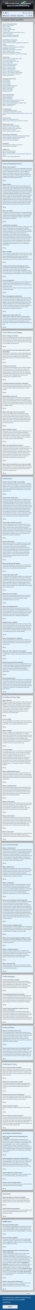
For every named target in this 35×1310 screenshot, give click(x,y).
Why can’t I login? (6, 30)
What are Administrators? (8, 95)
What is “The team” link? (8, 105)
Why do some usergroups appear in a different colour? (14, 102)
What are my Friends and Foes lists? (11, 119)
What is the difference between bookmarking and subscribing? (16, 135)
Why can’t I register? (7, 28)
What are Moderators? (7, 97)
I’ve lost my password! (7, 33)
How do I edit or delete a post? (9, 60)
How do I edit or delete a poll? (9, 65)
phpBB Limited (14, 1227)
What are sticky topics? (8, 88)
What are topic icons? (7, 91)
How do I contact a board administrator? (11, 156)
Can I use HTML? (6, 81)
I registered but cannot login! (9, 29)
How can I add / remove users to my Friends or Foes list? (15, 120)
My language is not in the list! (9, 48)
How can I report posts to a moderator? (11, 71)
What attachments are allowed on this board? (12, 144)
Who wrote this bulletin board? (9, 151)
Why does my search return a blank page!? (12, 128)
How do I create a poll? (8, 62)
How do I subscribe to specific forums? (11, 138)
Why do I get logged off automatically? (11, 35)
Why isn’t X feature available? (9, 152)
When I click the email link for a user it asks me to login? (15, 53)
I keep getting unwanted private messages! (12, 111)
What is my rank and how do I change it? (11, 52)
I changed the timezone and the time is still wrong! (13, 46)
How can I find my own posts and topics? (12, 131)
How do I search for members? (9, 129)
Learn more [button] (6, 1302)
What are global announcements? (10, 85)
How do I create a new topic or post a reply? (12, 58)
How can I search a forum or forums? (11, 125)
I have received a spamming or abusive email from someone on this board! (17, 114)
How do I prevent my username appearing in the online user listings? (16, 43)
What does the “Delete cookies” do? (10, 36)
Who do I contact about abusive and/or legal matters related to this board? (17, 154)
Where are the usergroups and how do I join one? (13, 100)
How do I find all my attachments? (10, 146)
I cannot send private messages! (10, 110)
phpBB (6, 405)
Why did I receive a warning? (9, 69)
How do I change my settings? (9, 41)
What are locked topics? (8, 89)
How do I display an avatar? (9, 51)
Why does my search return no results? (11, 126)
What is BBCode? (6, 80)
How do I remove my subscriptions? (10, 140)
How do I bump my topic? (8, 75)
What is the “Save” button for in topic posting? (12, 72)
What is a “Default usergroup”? (9, 104)
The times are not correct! (8, 45)
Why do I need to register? (8, 25)
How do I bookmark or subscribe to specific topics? (14, 137)
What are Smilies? (6, 82)
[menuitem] (7, 13)
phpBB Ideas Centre (12, 1242)
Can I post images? (7, 84)
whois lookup (24, 1258)
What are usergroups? (7, 98)
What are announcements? (8, 87)
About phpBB (20, 1231)
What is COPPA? (6, 26)
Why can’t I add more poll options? (10, 64)
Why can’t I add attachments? (9, 68)
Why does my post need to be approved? (12, 73)
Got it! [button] (10, 1306)
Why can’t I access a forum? (9, 67)
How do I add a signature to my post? (11, 61)
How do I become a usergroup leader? (11, 101)
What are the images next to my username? (12, 49)
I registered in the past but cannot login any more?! (14, 32)
